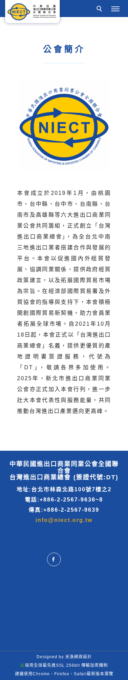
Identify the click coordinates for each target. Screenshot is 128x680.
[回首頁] (32, 11)
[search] (100, 9)
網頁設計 (83, 656)
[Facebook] (55, 559)
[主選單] (115, 9)
